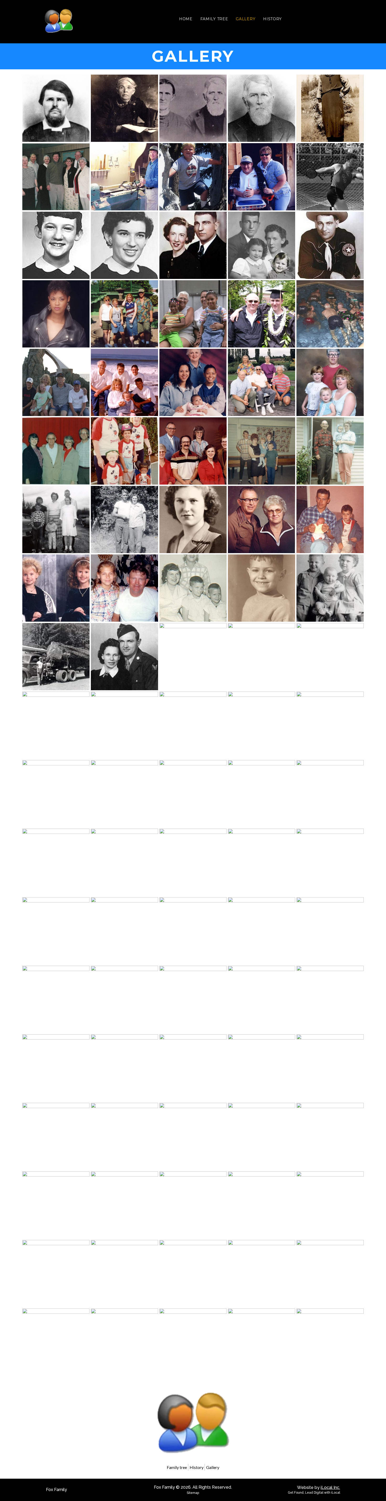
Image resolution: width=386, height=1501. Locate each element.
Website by (318, 1487)
